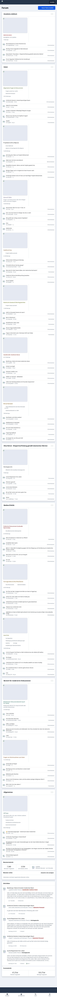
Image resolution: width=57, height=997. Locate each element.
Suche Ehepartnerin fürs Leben (14, 477)
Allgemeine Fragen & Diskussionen (13, 88)
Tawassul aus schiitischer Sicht (13, 607)
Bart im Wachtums (10, 317)
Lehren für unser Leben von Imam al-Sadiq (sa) (17, 596)
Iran (7, 673)
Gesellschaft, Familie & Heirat (11, 355)
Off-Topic (5, 813)
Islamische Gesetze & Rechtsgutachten (14, 302)
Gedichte (8, 643)
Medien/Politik (9, 505)
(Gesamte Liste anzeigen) (47, 872)
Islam (6, 67)
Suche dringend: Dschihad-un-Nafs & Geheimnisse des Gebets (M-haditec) (24, 652)
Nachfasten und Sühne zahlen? (14, 417)
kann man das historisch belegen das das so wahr (18, 212)
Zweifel (8, 121)
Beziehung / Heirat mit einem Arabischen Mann (18, 361)
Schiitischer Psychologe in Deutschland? (16, 837)
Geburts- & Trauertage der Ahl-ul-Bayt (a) (15, 148)
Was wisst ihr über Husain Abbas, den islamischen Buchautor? (21, 270)
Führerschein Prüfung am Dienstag (15, 260)
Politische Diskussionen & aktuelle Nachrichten (13, 527)
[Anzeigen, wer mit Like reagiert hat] (27, 963)
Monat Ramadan (8, 403)
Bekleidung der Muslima (12, 774)
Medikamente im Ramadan (12, 422)
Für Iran (8, 559)
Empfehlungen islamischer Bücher (13, 645)
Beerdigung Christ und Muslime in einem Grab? (18, 769)
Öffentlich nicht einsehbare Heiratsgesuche (15, 470)
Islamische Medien (22, 584)
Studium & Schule (10, 820)
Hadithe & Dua (7, 250)
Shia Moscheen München (12, 718)
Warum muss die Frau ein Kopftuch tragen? (17, 115)
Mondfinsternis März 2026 (12, 322)
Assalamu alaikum (10, 14)
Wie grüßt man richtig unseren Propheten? (16, 218)
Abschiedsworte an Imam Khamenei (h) (16, 43)
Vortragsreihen (9, 638)
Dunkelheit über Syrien (12, 543)
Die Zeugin (8, 657)
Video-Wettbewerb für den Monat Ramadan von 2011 (15, 407)
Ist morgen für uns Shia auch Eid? (14, 438)
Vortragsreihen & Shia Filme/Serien (13, 581)
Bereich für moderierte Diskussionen (17, 681)
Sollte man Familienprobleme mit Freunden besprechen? (20, 382)
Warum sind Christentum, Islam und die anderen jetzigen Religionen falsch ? (25, 779)
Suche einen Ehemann (11, 487)
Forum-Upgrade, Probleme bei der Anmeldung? (18, 59)
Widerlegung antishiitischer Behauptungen (15, 640)
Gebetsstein (9, 228)
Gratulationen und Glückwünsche (13, 822)
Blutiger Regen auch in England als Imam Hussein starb (20, 170)
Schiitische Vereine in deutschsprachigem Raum (18, 100)
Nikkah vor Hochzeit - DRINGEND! (14, 376)
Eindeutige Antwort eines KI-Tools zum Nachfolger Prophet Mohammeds (24, 175)
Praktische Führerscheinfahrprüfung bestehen (17, 275)
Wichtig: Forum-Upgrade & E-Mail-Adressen (17, 49)
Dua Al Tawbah (9, 280)
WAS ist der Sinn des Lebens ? (13, 784)
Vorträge (15, 643)
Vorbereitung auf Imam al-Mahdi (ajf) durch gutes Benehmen (21, 601)
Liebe (7, 735)
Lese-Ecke (6, 635)
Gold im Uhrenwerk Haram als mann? (15, 312)
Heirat (7, 497)
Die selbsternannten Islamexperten (13, 531)
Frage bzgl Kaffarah (11, 433)
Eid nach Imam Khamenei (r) (13, 427)
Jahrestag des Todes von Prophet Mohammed (17, 155)
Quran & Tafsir (7, 197)
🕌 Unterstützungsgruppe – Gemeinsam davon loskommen (20, 831)
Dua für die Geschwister (11, 824)
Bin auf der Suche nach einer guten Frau (16, 492)
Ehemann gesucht (10, 482)
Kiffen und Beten (10, 724)
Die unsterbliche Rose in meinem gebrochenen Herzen (19, 667)
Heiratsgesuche (7, 467)
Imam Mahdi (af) (9, 145)
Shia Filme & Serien (10, 584)
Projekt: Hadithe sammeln (11, 253)
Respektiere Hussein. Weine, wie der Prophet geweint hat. (20, 165)
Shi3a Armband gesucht (12, 855)
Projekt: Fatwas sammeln (11, 305)
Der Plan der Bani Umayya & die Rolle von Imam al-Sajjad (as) (21, 591)
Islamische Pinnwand (10, 93)
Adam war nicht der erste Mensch (14, 160)
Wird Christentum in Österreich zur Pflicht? (16, 537)
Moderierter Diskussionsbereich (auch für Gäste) (14, 702)
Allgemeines (8, 792)
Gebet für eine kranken (12, 105)
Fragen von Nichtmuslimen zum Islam (14, 757)
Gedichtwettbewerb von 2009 (12, 410)
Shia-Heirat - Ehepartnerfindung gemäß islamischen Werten (26, 446)
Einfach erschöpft (10, 366)
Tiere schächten (10, 713)
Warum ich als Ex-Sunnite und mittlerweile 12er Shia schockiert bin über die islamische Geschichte (28, 729)
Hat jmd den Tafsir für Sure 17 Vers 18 (15, 207)
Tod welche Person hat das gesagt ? (15, 265)
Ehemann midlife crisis (11, 371)
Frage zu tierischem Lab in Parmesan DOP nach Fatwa (19, 333)
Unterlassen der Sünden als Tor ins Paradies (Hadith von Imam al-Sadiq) (24, 662)
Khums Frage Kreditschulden (13, 328)
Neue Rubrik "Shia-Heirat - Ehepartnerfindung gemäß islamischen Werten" (24, 54)
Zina (7, 223)
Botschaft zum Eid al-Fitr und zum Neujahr (16, 554)
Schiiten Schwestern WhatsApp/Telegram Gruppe (18, 110)
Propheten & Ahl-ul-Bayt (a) (11, 143)
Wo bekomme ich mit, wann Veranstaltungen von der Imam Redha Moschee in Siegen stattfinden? (27, 842)
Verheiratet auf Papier (11, 763)
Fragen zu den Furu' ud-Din (12, 91)
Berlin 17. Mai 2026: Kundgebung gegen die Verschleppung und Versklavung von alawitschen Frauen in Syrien (29, 548)
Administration (7, 35)
